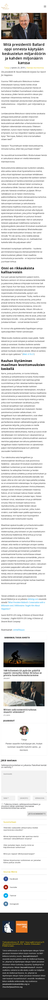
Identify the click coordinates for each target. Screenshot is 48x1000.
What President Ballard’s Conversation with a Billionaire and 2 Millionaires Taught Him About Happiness (23, 605)
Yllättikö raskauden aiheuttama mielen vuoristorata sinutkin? (20, 829)
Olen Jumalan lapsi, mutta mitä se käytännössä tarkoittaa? (18, 846)
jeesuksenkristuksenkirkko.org (14, 984)
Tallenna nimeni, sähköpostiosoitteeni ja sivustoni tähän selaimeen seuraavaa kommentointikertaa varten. (20, 806)
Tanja (6, 67)
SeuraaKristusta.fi (30, 956)
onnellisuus (19, 629)
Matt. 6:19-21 (28, 354)
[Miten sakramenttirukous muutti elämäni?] (23, 693)
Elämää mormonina (35, 67)
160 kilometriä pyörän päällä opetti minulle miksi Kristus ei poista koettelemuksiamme (22, 673)
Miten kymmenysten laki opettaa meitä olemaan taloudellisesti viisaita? (20, 837)
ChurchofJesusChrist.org (12, 987)
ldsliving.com (33, 599)
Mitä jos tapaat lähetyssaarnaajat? (19, 854)
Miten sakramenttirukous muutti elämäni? (19, 711)
